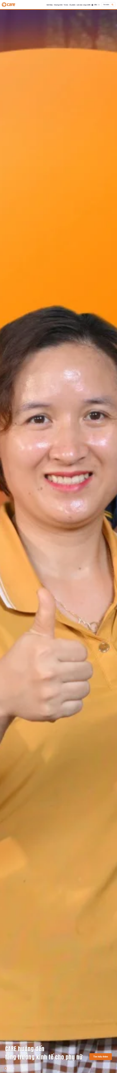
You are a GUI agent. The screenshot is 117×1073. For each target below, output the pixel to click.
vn (95, 5)
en (99, 5)
